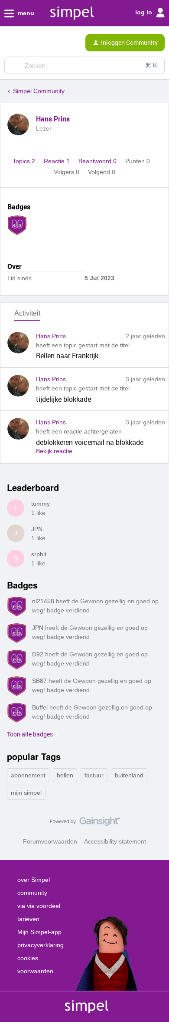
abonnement (28, 775)
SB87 (39, 680)
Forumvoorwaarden (50, 841)
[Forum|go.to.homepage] (44, 43)
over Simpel (33, 879)
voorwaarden (35, 971)
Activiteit (27, 313)
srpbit (38, 554)
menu (25, 13)
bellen (65, 775)
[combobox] (84, 65)
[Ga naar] (14, 65)
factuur (94, 775)
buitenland (129, 775)
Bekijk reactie (54, 450)
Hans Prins (53, 119)
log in (144, 12)
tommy (40, 503)
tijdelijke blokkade (63, 399)
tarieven (28, 918)
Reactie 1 (58, 161)
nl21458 (43, 601)
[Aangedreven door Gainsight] (85, 823)
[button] (9, 44)
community (32, 892)
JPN (36, 528)
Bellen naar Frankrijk (67, 355)
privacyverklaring (40, 944)
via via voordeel (38, 905)
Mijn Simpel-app (39, 931)
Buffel (40, 707)
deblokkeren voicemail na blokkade (89, 442)
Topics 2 (25, 161)
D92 (37, 654)
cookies (27, 958)
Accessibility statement (115, 841)
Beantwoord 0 (98, 161)
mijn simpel (26, 792)
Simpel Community (39, 90)
